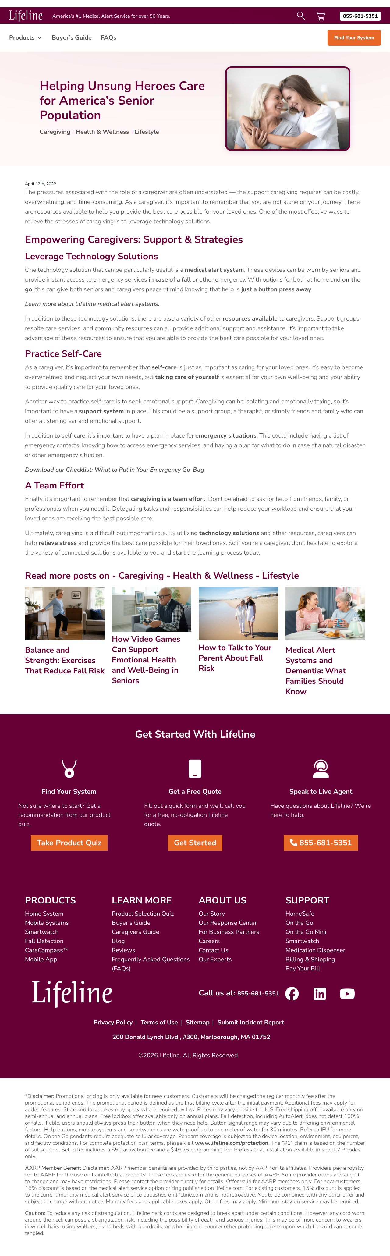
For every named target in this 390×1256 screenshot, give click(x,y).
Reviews (123, 950)
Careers (209, 941)
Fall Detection (44, 941)
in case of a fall (170, 279)
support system (101, 411)
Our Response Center (228, 923)
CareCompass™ (47, 950)
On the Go (299, 923)
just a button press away (276, 289)
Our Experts (215, 959)
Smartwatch (41, 932)
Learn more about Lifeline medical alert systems (91, 304)
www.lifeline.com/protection (231, 1143)
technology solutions (229, 533)
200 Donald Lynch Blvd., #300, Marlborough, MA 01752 (191, 1037)
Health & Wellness (102, 132)
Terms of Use (159, 1022)
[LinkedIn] (320, 997)
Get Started (195, 843)
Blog (118, 941)
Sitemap (198, 1022)
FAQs (108, 38)
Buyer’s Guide (72, 38)
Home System (44, 914)
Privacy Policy (113, 1022)
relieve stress (58, 543)
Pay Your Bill (302, 968)
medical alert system (214, 270)
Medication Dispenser (315, 950)
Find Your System (354, 37)
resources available (250, 318)
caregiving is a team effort (168, 499)
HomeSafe (299, 914)
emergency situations (226, 435)
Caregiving (55, 132)
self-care (164, 367)
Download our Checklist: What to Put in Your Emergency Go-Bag (114, 470)
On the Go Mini (305, 932)
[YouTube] (347, 997)
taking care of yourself (187, 377)
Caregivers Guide (135, 932)
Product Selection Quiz (143, 914)
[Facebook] (292, 997)
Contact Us (214, 950)
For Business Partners (229, 932)
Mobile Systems (47, 923)
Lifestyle (147, 132)
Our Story (212, 914)
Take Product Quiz (69, 843)
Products (22, 38)
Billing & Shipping (310, 959)
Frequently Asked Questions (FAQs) (151, 964)
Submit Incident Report (251, 1022)
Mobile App (41, 959)
